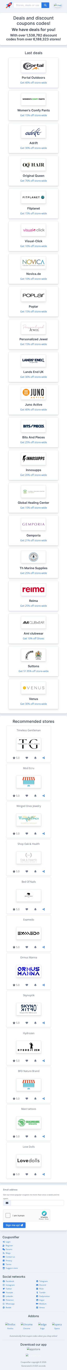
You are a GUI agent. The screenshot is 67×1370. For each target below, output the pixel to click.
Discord (42, 1285)
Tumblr (42, 1292)
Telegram (43, 1281)
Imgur (41, 1300)
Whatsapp (10, 1303)
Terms (8, 1264)
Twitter (9, 1288)
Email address (10, 1189)
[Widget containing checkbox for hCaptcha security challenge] (26, 1215)
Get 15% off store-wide (33, 115)
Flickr (41, 1288)
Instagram (10, 1285)
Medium (42, 1303)
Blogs (8, 1253)
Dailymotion (44, 1296)
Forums (9, 1249)
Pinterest (10, 1300)
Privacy (9, 1260)
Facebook (10, 1281)
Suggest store (12, 1268)
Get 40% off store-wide (33, 82)
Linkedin (9, 1296)
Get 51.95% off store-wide (34, 671)
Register (9, 1245)
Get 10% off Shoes (33, 638)
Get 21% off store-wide (33, 540)
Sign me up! (13, 1225)
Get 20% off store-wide (33, 475)
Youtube (9, 1292)
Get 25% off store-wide (33, 442)
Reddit (8, 1307)
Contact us (10, 1256)
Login (8, 1241)
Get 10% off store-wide (33, 246)
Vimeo (42, 1307)
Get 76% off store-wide (33, 180)
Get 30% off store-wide (33, 148)
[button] (57, 5)
